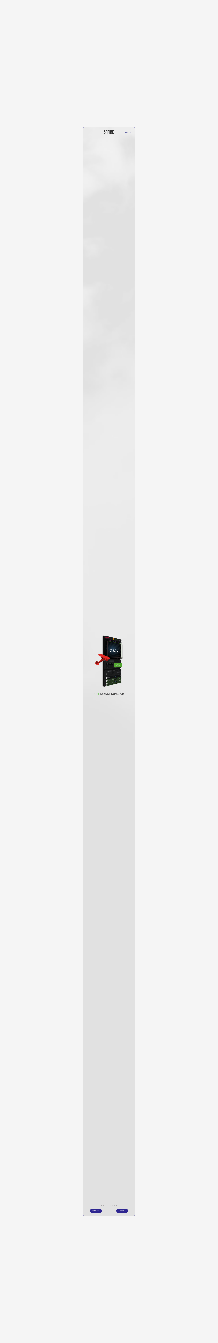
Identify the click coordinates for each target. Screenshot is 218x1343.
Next (122, 1211)
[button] (101, 1205)
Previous (95, 1211)
